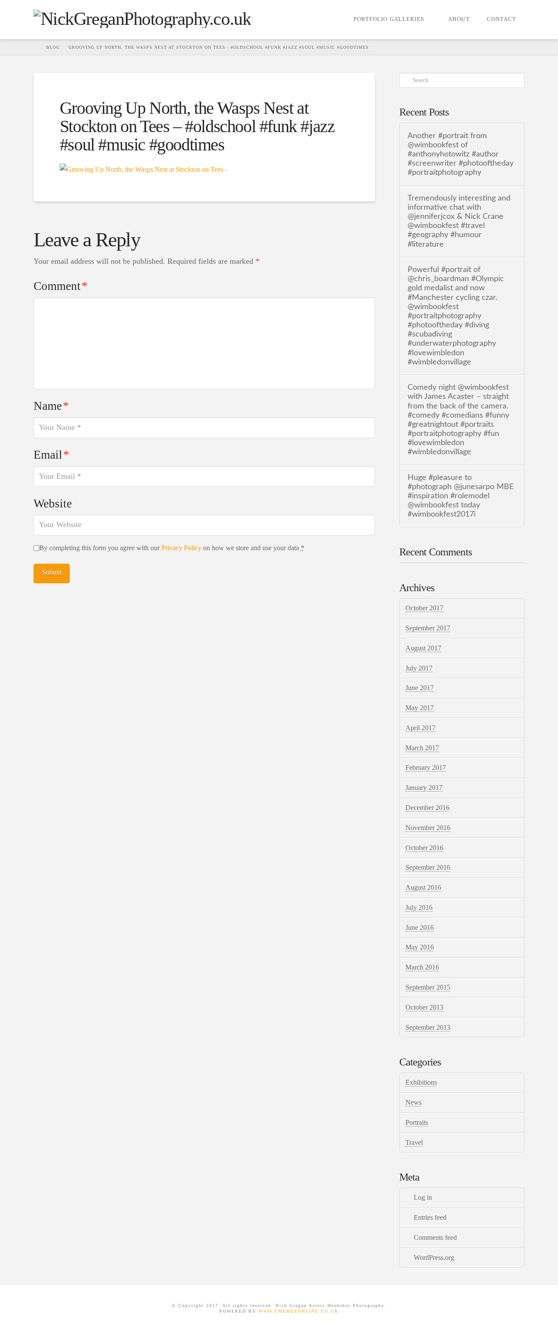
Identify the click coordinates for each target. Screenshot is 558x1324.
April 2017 (420, 728)
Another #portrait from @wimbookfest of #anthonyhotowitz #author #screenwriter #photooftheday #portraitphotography (461, 154)
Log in (423, 1197)
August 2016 (423, 887)
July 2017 (418, 668)
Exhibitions (421, 1082)
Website (53, 503)
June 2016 (419, 927)
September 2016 (427, 867)
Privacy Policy (181, 547)
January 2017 (423, 787)
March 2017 (422, 748)
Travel (414, 1142)
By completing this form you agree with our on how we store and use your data (171, 547)
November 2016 (427, 827)
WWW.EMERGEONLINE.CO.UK (299, 1311)
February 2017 (425, 767)
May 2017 (419, 707)
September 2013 (427, 1027)
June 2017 (419, 687)
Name (51, 405)
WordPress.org (434, 1257)
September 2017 (427, 628)
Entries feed (430, 1217)
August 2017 (423, 648)
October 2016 (424, 847)
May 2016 (419, 947)
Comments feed (435, 1237)
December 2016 (427, 807)
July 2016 (418, 907)
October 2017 (424, 608)
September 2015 (427, 987)
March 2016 (422, 967)
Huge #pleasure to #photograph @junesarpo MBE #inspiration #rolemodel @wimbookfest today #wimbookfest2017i (461, 496)
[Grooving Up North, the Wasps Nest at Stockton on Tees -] (143, 168)
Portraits (416, 1122)
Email (51, 454)
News (413, 1102)
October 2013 (424, 1007)
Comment (61, 286)
